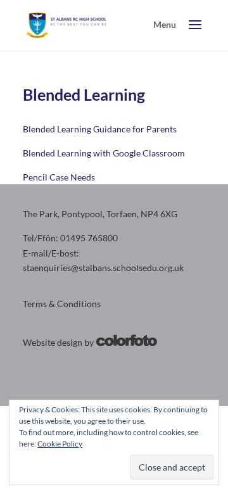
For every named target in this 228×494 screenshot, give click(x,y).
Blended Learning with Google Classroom (104, 153)
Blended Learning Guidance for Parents (100, 129)
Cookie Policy (59, 443)
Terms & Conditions (62, 303)
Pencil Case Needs (59, 177)
